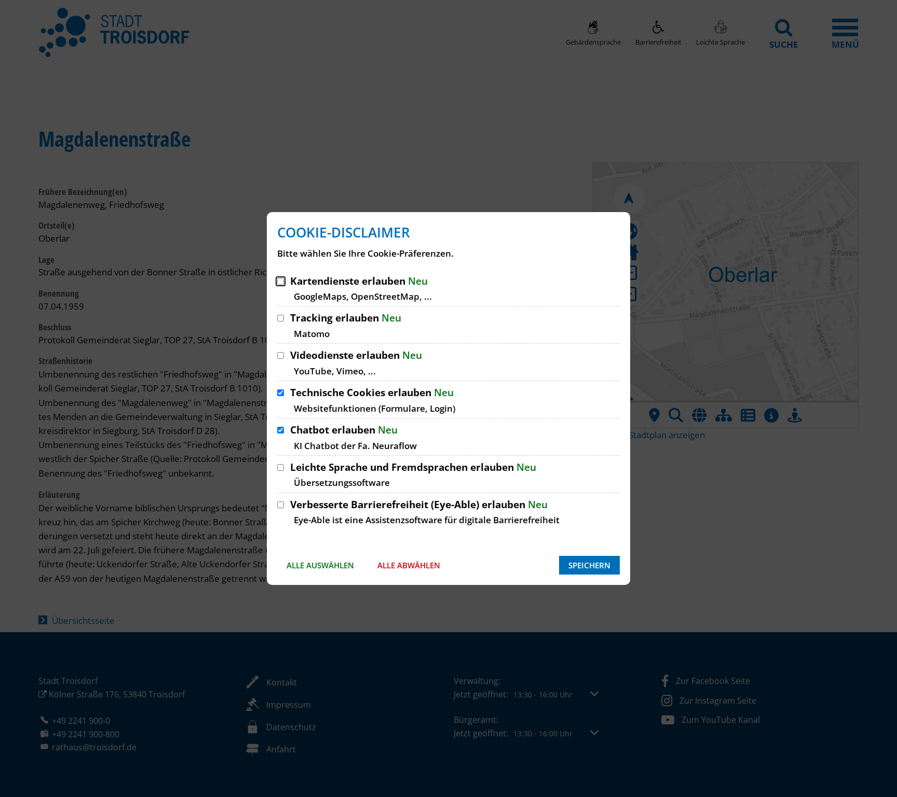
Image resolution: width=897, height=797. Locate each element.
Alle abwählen (408, 565)
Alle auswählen (320, 565)
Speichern (589, 565)
